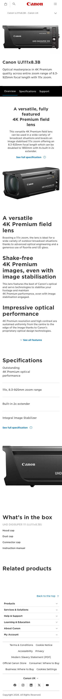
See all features (32, 340)
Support (44, 91)
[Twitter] (39, 685)
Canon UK (29, 678)
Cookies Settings (47, 669)
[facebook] (15, 685)
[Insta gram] (23, 685)
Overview (10, 91)
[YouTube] (47, 685)
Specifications (27, 91)
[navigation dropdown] (55, 4)
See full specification (29, 157)
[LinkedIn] (31, 685)
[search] (14, 4)
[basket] (6, 4)
